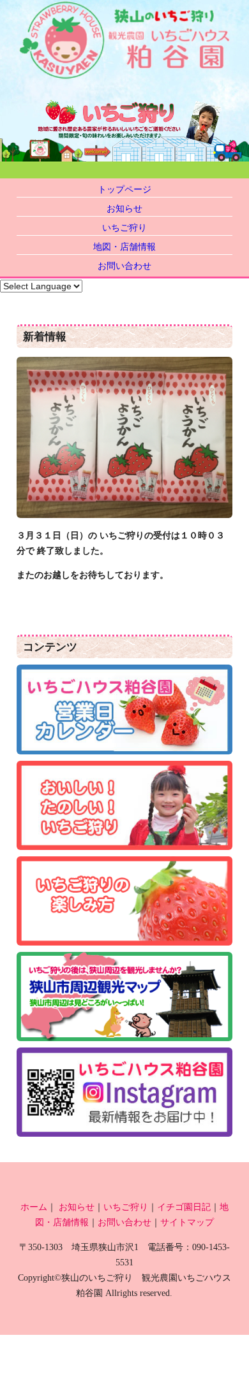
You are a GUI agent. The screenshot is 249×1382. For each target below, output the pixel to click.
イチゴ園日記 (184, 1207)
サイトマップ (187, 1222)
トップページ (124, 189)
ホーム (33, 1207)
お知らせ (124, 208)
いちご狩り (124, 227)
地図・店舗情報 (124, 246)
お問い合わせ (124, 266)
